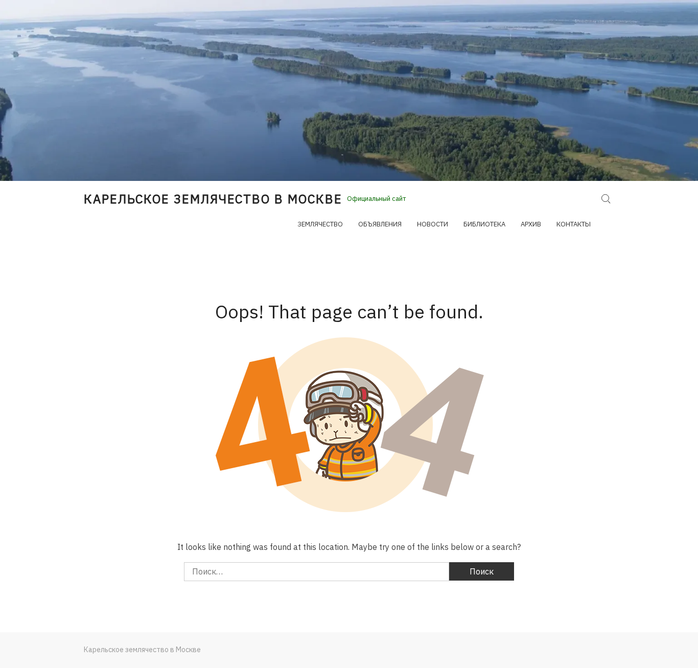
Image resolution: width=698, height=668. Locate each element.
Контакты (573, 224)
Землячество (320, 224)
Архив (531, 224)
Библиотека (484, 224)
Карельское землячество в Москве (213, 199)
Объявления (380, 224)
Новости (432, 224)
